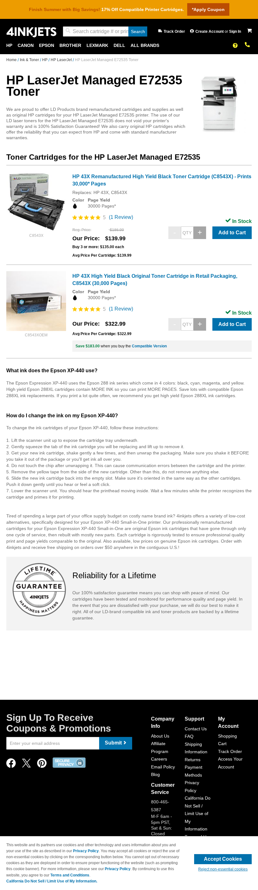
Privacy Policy (86, 851)
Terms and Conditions (69, 875)
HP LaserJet (62, 60)
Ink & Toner (30, 60)
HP (45, 60)
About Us (160, 736)
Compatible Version (149, 346)
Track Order (174, 31)
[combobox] (105, 31)
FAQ (189, 736)
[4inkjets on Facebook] (11, 765)
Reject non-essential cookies (223, 869)
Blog (155, 774)
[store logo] (31, 31)
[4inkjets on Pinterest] (42, 765)
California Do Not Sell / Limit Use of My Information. (51, 881)
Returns (192, 759)
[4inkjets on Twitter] (26, 765)
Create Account (210, 31)
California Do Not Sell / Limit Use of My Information (197, 813)
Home (12, 60)
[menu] (129, 45)
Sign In (235, 31)
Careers (159, 759)
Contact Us (196, 728)
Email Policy (163, 766)
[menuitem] (9, 45)
